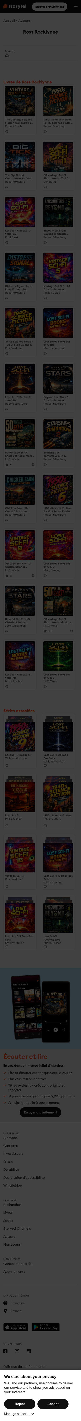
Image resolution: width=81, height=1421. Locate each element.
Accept (53, 1404)
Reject (20, 1404)
